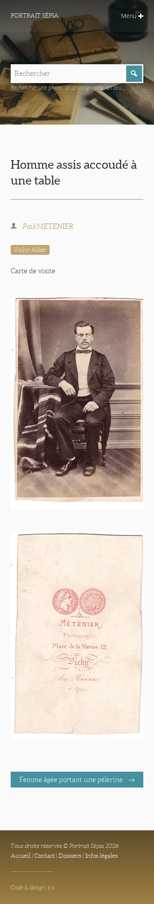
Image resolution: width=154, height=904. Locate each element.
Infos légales (101, 855)
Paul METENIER (48, 226)
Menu (129, 16)
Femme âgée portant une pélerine (71, 779)
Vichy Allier (30, 249)
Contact (44, 855)
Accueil (20, 855)
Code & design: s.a (33, 887)
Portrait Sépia (35, 15)
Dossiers (70, 855)
